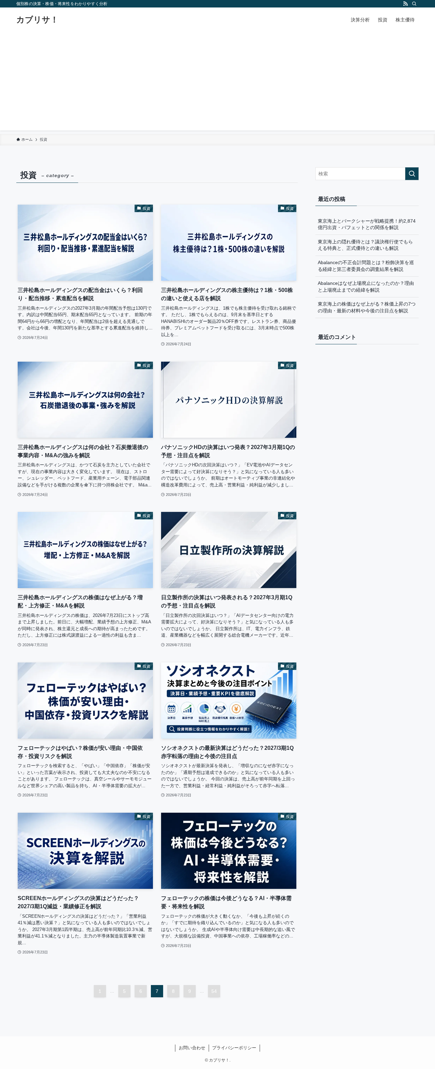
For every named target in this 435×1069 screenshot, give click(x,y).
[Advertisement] (217, 83)
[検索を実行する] (412, 173)
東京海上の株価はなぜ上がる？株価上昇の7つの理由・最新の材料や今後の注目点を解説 (367, 307)
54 (214, 991)
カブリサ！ (37, 20)
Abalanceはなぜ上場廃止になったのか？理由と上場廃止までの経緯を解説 (366, 286)
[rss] (405, 3)
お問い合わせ (192, 1047)
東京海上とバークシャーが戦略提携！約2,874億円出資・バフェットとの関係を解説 (367, 224)
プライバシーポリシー (234, 1047)
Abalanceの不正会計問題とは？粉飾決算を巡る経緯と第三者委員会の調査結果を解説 (366, 266)
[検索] (414, 3)
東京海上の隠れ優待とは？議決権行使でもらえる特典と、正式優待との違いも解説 (365, 245)
